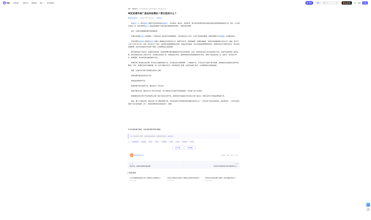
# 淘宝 (171, 141)
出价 (151, 41)
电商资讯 (135, 9)
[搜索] (336, 2)
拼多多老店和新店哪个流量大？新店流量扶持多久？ (220, 178)
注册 (365, 3)
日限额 (221, 36)
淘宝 (134, 23)
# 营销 (191, 141)
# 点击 (177, 141)
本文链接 (170, 136)
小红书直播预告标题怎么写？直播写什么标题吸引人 (145, 178)
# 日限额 (164, 141)
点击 (141, 36)
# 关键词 (143, 141)
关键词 (141, 41)
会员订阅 (347, 3)
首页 (129, 9)
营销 (145, 23)
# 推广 (157, 141)
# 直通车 (184, 141)
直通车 (164, 23)
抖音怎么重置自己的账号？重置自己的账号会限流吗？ (183, 178)
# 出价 (150, 141)
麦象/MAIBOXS (132, 18)
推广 (146, 26)
